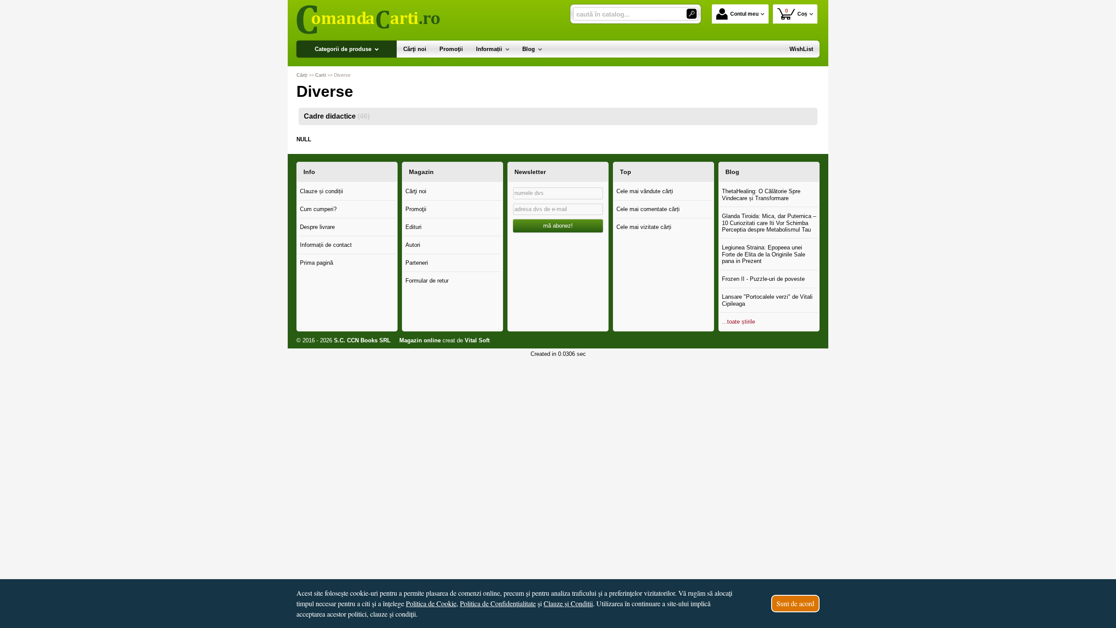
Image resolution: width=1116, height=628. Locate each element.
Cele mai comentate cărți (648, 209)
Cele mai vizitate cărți (643, 227)
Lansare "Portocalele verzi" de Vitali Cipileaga (767, 300)
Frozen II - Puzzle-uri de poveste (763, 279)
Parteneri (416, 262)
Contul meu (744, 14)
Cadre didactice (337, 116)
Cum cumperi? (318, 209)
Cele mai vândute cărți (644, 191)
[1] (692, 14)
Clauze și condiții (321, 191)
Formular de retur (427, 280)
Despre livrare (317, 227)
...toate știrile (738, 321)
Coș (796, 12)
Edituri (413, 227)
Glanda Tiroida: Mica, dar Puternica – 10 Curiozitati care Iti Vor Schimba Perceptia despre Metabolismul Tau (769, 223)
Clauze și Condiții (568, 603)
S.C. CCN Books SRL (362, 340)
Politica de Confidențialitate (498, 603)
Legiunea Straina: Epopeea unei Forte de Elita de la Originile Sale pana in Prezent (763, 254)
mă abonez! (558, 225)
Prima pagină (316, 262)
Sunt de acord (795, 603)
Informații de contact (326, 245)
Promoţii (415, 209)
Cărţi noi (415, 191)
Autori (412, 245)
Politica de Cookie (431, 603)
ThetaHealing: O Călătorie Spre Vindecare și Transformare (761, 194)
